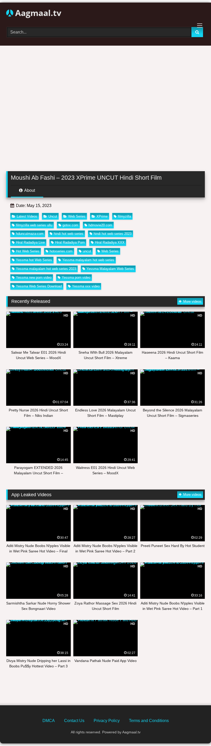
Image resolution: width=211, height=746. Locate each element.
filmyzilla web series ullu (34, 225)
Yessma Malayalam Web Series (110, 269)
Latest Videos (27, 216)
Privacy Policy (107, 720)
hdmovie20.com (100, 225)
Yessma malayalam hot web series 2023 (46, 269)
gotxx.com (70, 225)
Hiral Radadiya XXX (110, 242)
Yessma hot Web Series (34, 260)
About (29, 190)
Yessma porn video (76, 277)
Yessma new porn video (33, 277)
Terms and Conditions (149, 720)
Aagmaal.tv (37, 12)
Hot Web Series (27, 251)
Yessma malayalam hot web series (88, 260)
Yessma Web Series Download (39, 286)
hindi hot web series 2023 (112, 234)
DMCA (48, 720)
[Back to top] (195, 731)
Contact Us (74, 720)
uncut (87, 251)
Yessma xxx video (86, 286)
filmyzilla (124, 216)
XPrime (102, 216)
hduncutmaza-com (29, 234)
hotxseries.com (61, 251)
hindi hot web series (68, 234)
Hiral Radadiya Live (30, 242)
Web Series (76, 216)
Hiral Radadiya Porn (70, 242)
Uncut (52, 216)
